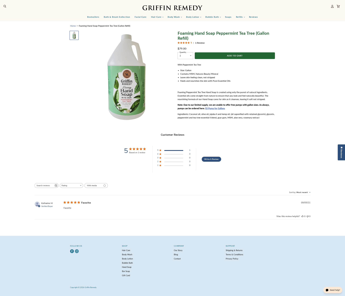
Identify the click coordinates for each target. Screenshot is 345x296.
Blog (176, 254)
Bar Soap (126, 271)
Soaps (228, 17)
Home (73, 26)
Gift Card (126, 275)
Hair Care (156, 17)
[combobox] (71, 185)
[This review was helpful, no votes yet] (302, 216)
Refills (239, 17)
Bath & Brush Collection (117, 17)
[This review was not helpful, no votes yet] (307, 216)
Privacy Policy (232, 258)
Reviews (253, 17)
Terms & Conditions (234, 254)
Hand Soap (126, 267)
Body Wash (174, 17)
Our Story (178, 250)
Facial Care (140, 17)
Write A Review (211, 159)
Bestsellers (93, 17)
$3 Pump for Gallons (215, 108)
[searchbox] (44, 185)
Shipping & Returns (234, 250)
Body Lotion (193, 17)
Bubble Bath (212, 17)
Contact (177, 258)
